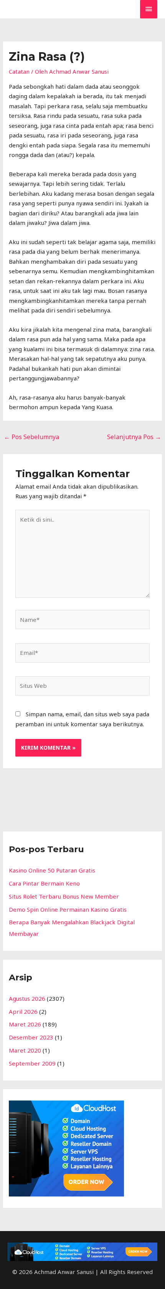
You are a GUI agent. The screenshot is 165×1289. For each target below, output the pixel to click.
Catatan (19, 71)
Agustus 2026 (27, 998)
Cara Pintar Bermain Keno (44, 883)
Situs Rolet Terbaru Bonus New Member (64, 896)
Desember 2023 (31, 1037)
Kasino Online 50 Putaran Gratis (52, 870)
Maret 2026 (25, 1024)
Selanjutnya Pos (134, 437)
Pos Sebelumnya (31, 437)
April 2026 (23, 1011)
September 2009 (32, 1063)
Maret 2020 (25, 1050)
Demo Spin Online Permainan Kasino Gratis (68, 909)
